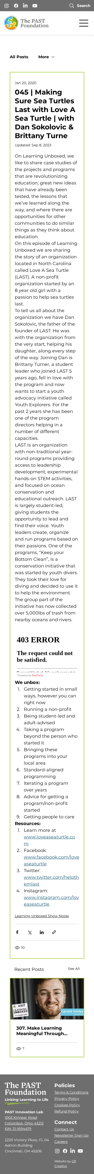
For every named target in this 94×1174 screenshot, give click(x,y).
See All (74, 968)
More (43, 57)
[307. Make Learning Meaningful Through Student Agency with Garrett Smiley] (47, 998)
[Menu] (84, 23)
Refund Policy (66, 1111)
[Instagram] (6, 5)
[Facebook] (16, 5)
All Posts (19, 57)
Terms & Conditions (71, 1092)
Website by (63, 1161)
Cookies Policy (67, 1105)
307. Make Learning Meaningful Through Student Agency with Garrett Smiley (41, 1030)
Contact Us (64, 1129)
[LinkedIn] (25, 5)
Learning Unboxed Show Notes (42, 916)
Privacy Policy (66, 1098)
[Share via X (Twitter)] (29, 932)
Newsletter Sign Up (71, 1135)
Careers (61, 1141)
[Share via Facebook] (17, 932)
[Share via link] (54, 932)
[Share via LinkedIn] (41, 932)
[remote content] (47, 654)
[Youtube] (35, 5)
